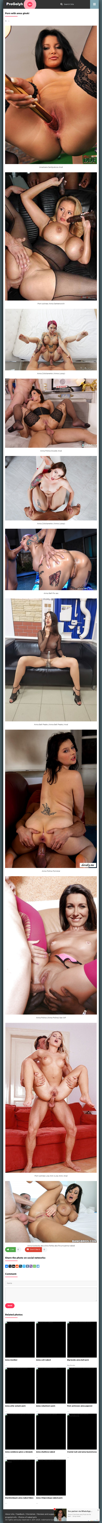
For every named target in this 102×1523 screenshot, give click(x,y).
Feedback (20, 1514)
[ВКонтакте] (6, 1266)
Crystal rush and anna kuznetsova (82, 1452)
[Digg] (13, 1266)
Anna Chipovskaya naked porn (49, 1498)
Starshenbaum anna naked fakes (19, 1498)
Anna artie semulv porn (15, 1406)
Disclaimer (30, 1514)
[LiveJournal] (20, 1266)
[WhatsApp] (34, 1266)
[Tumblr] (27, 1266)
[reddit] (17, 1266)
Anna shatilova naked (45, 1452)
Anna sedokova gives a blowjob (19, 1452)
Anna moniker (11, 1360)
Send (10, 1305)
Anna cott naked (43, 1360)
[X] (10, 1266)
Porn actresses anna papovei (79, 1406)
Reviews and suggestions (48, 1514)
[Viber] (30, 1266)
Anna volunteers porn (45, 1406)
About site (9, 1514)
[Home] (20, 4)
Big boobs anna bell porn (78, 1360)
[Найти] (61, 4)
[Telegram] (37, 1266)
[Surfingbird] (24, 1266)
